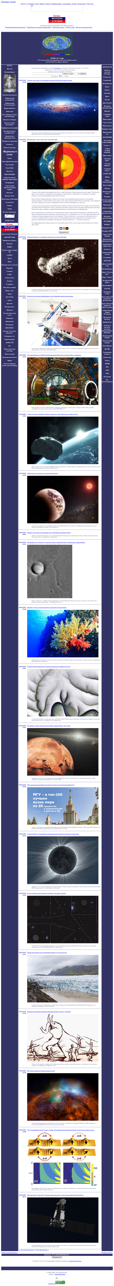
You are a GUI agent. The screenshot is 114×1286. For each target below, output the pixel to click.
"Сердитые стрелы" (107, 169)
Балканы (107, 93)
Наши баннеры (10, 339)
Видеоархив (107, 205)
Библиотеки (9, 321)
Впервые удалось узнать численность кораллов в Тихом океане (47, 607)
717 (37, 1250)
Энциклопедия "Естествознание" (9, 104)
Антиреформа (9, 182)
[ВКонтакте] (60, 228)
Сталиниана (107, 257)
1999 (107, 373)
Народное (9, 268)
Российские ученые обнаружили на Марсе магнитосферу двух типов (48, 726)
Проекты (10, 303)
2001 (107, 367)
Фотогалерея (107, 185)
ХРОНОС (107, 224)
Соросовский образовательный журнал (9, 187)
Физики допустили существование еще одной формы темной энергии (49, 532)
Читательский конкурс (107, 341)
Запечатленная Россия (107, 253)
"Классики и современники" (107, 141)
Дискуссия (90, 4)
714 (29, 1250)
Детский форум (107, 285)
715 (32, 1250)
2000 (107, 370)
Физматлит (9, 111)
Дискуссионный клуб (107, 265)
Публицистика (107, 83)
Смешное (10, 271)
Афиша (9, 360)
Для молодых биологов (9, 234)
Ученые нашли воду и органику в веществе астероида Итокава (46, 237)
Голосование (66, 4)
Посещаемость (9, 307)
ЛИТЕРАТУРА (107, 67)
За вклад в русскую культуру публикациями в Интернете (107, 329)
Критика (107, 111)
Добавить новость (106, 1252)
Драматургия (107, 103)
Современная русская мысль (107, 212)
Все (9, 346)
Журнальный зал (9, 108)
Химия (9, 209)
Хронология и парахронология (9, 137)
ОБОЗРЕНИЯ (107, 137)
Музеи (10, 258)
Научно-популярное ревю (84, 27)
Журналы (9, 310)
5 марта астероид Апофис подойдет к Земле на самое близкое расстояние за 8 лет (52, 414)
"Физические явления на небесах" (15, 27)
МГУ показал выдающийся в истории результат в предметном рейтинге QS (50, 785)
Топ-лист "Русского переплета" (9, 332)
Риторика (107, 196)
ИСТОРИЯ (107, 221)
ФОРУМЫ (107, 261)
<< (19, 1250)
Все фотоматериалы (107, 380)
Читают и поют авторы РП (9, 251)
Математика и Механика (9, 199)
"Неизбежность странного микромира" (39, 27)
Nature (9, 158)
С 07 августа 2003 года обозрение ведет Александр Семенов (57, 60)
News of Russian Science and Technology (9, 115)
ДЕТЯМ (107, 349)
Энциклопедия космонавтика (9, 99)
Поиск (10, 300)
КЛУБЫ (107, 288)
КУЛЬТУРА (107, 174)
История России (107, 228)
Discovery (9, 171)
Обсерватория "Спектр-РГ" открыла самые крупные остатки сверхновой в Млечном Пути (55, 1195)
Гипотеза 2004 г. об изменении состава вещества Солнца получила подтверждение (53, 834)
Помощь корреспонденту (9, 1252)
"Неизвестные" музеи (107, 192)
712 (24, 1250)
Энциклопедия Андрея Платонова (107, 312)
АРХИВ (107, 364)
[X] (67, 228)
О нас (37, 4)
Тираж (9, 294)
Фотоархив (9, 325)
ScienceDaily (10, 168)
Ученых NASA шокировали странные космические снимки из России (48, 666)
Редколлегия (9, 278)
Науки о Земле (9, 196)
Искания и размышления (107, 107)
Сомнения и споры (107, 115)
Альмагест (9, 144)
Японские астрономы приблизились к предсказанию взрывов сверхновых (50, 296)
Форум (107, 360)
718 (40, 1250)
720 (45, 1250)
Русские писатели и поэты (9, 314)
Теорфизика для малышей (101, 27)
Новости (48, 4)
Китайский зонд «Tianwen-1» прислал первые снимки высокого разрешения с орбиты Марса (56, 542)
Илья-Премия (107, 346)
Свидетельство (57, 68)
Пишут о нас (9, 290)
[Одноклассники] (64, 228)
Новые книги (107, 119)
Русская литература (9, 212)
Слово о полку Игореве (107, 235)
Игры (9, 261)
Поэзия (107, 99)
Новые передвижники (107, 181)
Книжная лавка (56, 4)
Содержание (30, 4)
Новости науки (9, 354)
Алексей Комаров (59, 1274)
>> (48, 1250)
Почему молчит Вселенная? (9, 123)
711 (21, 1250)
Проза (107, 96)
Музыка (107, 188)
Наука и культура (9, 147)
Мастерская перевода (107, 318)
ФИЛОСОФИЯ (107, 208)
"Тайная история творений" (107, 150)
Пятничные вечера (107, 292)
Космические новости (10, 95)
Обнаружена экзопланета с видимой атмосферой (42, 473)
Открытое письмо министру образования (9, 178)
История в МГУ (107, 231)
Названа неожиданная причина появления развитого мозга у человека (49, 1011)
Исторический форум (107, 281)
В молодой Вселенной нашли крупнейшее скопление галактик (46, 893)
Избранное (9, 318)
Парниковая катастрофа (10, 128)
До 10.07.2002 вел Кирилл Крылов (57, 62)
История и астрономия (9, 141)
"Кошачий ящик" (107, 159)
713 (27, 1250)
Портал (23, 4)
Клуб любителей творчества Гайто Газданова (107, 305)
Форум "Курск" (107, 277)
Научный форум (9, 72)
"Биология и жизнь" (58, 27)
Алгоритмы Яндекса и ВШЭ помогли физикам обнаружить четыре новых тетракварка (54, 355)
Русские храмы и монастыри (107, 200)
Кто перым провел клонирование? (10, 132)
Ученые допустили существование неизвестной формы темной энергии (49, 80)
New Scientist (9, 165)
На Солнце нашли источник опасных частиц (41, 1071)
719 (43, 1250)
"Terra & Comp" (70, 27)
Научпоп (9, 244)
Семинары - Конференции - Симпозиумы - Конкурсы (57, 29)
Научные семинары (9, 119)
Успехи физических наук (10, 161)
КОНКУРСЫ (107, 322)
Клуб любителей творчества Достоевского (107, 298)
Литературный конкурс (107, 336)
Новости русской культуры (9, 350)
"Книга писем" (107, 155)
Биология (9, 192)
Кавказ (107, 90)
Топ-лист (74, 4)
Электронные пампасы (107, 353)
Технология (9, 202)
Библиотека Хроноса (9, 240)
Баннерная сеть (9, 336)
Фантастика (107, 357)
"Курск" (107, 87)
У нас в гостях (107, 122)
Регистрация (82, 4)
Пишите (42, 4)
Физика (9, 205)
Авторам (9, 281)
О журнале (9, 284)
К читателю (107, 77)
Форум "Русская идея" (107, 273)
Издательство (107, 126)
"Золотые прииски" (107, 164)
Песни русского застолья (9, 265)
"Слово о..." (107, 145)
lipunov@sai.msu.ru (75, 1261)
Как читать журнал (9, 287)
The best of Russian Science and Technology (9, 364)
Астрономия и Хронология (107, 245)
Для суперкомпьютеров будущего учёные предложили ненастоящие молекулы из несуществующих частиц (60, 1130)
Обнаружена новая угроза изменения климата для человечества (47, 952)
